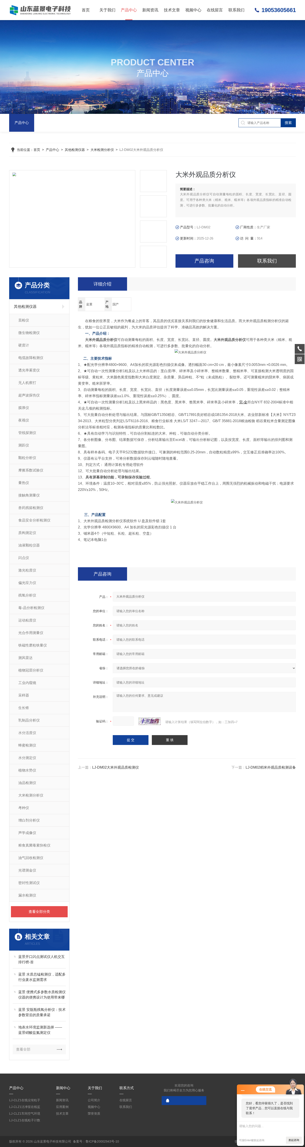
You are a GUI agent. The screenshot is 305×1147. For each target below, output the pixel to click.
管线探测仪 (27, 433)
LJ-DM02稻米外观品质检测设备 (271, 767)
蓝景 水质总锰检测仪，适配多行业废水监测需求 (42, 977)
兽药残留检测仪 (30, 508)
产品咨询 (204, 261)
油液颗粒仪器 (29, 545)
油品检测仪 (27, 783)
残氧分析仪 (27, 595)
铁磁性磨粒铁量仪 (32, 645)
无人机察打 (27, 383)
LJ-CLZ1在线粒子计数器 (24, 1121)
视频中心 (193, 10)
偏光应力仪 (27, 583)
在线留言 (215, 10)
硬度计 (23, 345)
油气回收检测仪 (30, 858)
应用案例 (62, 1107)
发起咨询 (293, 1140)
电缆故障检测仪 (30, 358)
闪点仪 (23, 558)
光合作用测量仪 (30, 633)
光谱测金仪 (27, 870)
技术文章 (172, 10)
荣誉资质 (94, 1113)
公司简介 (94, 1100)
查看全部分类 (39, 911)
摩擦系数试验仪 (30, 470)
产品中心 (129, 10)
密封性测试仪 (29, 883)
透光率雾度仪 (29, 370)
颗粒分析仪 (27, 458)
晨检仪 (23, 320)
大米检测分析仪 (102, 150)
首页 (86, 10)
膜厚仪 (23, 408)
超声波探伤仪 (29, 395)
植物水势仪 (27, 770)
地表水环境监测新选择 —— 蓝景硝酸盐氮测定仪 (40, 1029)
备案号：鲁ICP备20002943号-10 (96, 1141)
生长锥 (23, 708)
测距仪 (23, 445)
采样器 (23, 695)
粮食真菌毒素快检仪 (34, 845)
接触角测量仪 (29, 495)
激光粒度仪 (27, 570)
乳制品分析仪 (29, 720)
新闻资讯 (150, 10)
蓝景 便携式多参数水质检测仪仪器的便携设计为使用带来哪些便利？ (42, 995)
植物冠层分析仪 (30, 670)
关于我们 (107, 10)
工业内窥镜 (27, 683)
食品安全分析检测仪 (34, 520)
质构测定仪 (27, 533)
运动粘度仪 (27, 620)
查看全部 (23, 1049)
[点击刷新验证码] (149, 721)
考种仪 (23, 808)
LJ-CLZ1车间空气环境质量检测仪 (24, 1114)
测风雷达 (25, 658)
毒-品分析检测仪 (31, 608)
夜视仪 (23, 420)
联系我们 (236, 10)
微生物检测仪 (29, 333)
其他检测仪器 (75, 150)
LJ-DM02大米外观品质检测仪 (115, 767)
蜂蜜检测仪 (27, 745)
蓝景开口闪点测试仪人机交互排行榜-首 (41, 959)
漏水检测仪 (27, 895)
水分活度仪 (27, 733)
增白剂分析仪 (29, 820)
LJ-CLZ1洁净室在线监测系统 (24, 1107)
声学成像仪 (27, 833)
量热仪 (23, 483)
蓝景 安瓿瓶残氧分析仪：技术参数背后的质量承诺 (42, 1012)
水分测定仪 (27, 758)
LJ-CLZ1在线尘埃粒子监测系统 (24, 1100)
